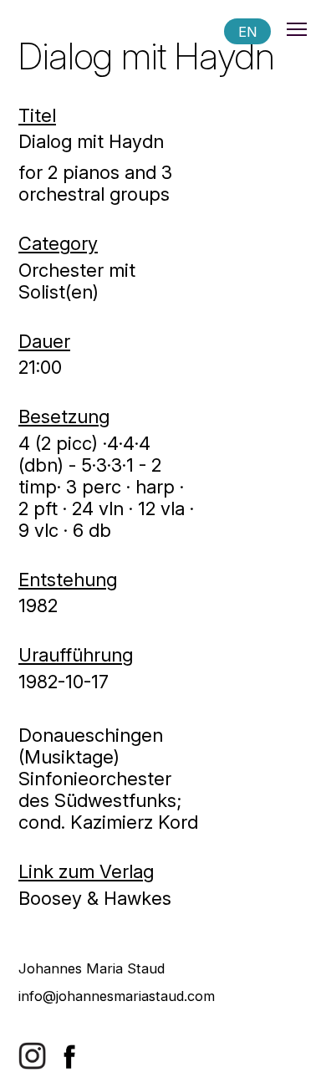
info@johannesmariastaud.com (116, 996)
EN (247, 31)
